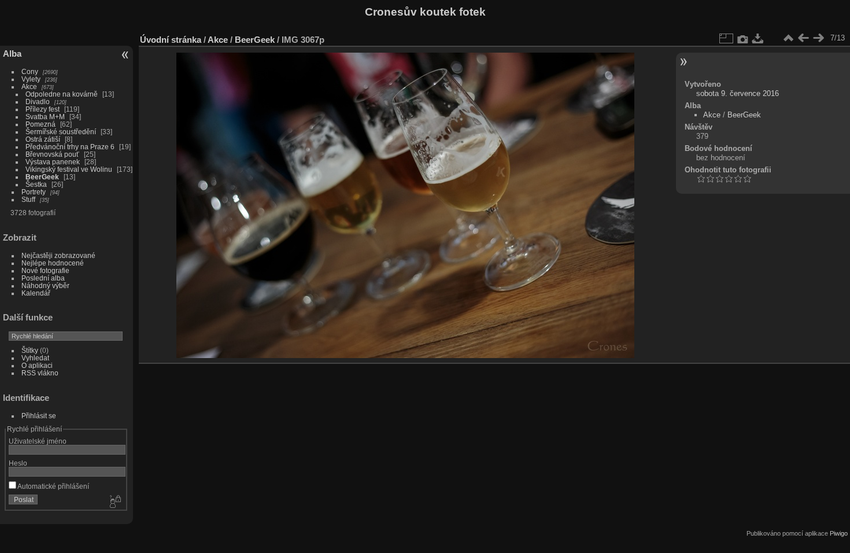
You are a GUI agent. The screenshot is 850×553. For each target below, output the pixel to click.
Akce (29, 86)
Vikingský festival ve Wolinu (68, 169)
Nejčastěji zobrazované (58, 255)
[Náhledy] (788, 38)
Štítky (29, 350)
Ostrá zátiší (42, 139)
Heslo (18, 463)
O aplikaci (37, 365)
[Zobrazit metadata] (743, 38)
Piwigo (839, 533)
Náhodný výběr (45, 285)
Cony (29, 71)
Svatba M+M (45, 116)
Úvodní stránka (170, 40)
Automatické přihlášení (52, 486)
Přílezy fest (42, 109)
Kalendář (35, 293)
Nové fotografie (45, 270)
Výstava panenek (52, 161)
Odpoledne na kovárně (61, 94)
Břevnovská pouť (52, 154)
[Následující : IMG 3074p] (818, 38)
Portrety (33, 192)
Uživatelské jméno (37, 441)
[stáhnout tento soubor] (758, 38)
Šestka (36, 184)
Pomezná (40, 124)
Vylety (30, 79)
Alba (12, 53)
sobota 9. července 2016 (737, 93)
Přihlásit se (38, 415)
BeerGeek (42, 176)
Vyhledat (35, 358)
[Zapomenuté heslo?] (114, 502)
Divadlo (37, 101)
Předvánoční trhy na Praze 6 (69, 146)
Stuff (28, 199)
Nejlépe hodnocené (52, 263)
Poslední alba (43, 278)
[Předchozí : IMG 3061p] (803, 38)
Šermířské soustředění (60, 131)
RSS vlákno (39, 373)
